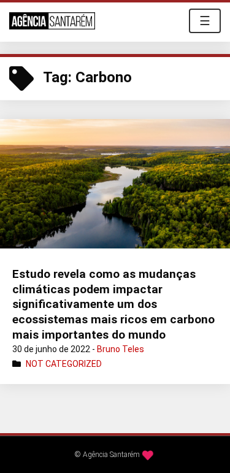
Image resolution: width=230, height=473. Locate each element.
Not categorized (64, 364)
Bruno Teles (120, 349)
